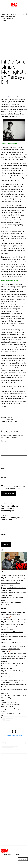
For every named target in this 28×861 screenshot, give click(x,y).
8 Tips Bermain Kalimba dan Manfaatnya (13, 578)
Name (3, 459)
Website (3, 477)
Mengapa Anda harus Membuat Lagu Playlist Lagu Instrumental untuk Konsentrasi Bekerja (12, 583)
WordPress (17, 854)
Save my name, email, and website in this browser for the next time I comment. (15, 487)
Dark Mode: (22, 859)
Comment (4, 441)
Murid (11, 421)
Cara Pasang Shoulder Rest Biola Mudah (13, 575)
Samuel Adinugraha (8, 419)
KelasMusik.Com (9, 14)
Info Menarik (5, 572)
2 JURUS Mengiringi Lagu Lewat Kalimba (13, 619)
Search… (4, 534)
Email (3, 468)
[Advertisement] (14, 38)
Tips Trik (15, 421)
